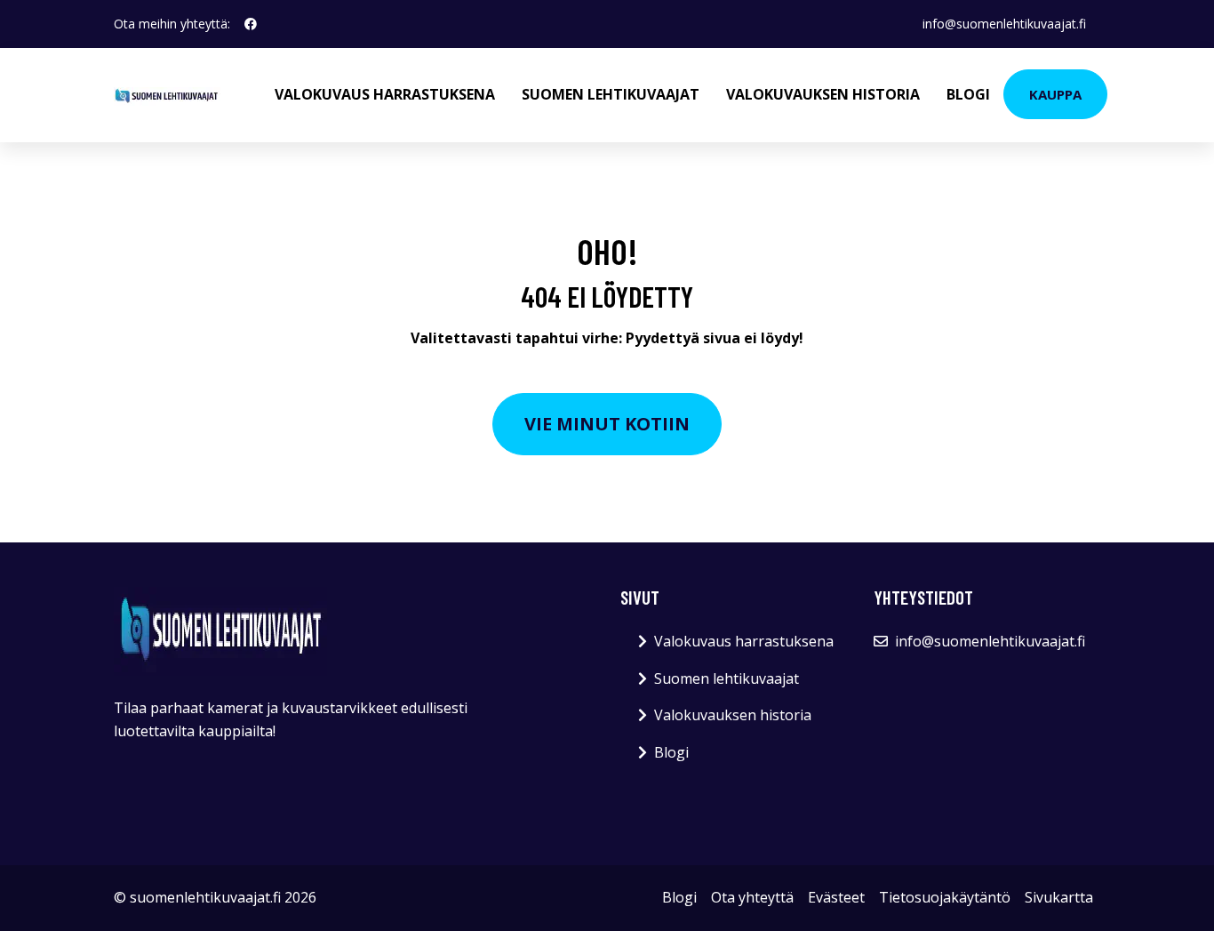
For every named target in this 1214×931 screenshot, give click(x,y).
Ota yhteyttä (752, 897)
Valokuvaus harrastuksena (385, 94)
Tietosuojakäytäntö (944, 897)
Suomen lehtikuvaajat (610, 94)
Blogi (968, 94)
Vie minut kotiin (607, 424)
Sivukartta (1059, 897)
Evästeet (836, 897)
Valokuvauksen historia (823, 94)
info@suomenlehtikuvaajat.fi (1004, 23)
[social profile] (250, 24)
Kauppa (1055, 94)
